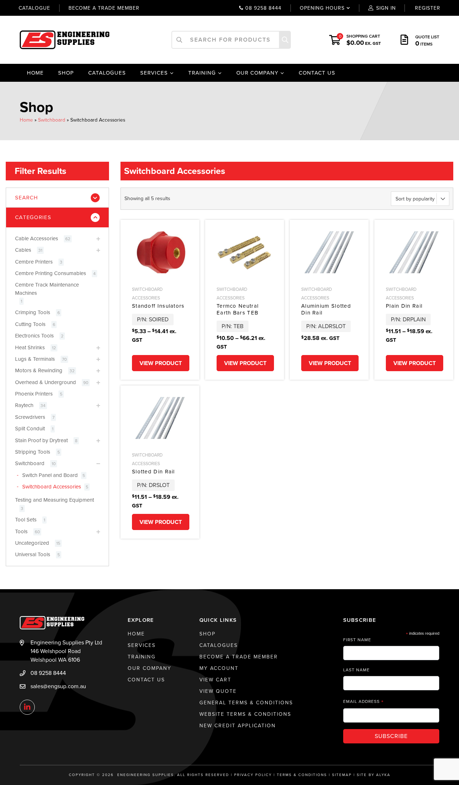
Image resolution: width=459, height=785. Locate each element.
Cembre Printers (34, 262)
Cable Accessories (36, 238)
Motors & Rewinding (38, 370)
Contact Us (317, 73)
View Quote (218, 691)
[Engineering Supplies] (64, 39)
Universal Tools (32, 554)
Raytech (24, 405)
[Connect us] (27, 707)
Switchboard (51, 120)
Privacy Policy (253, 775)
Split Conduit (30, 428)
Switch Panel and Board (50, 475)
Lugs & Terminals (35, 359)
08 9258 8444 (262, 8)
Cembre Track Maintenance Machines (47, 289)
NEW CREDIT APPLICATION (237, 726)
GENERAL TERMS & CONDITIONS (246, 703)
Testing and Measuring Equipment (54, 500)
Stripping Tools (32, 452)
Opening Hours (317, 8)
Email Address (363, 702)
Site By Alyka (374, 775)
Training (202, 73)
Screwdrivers (30, 417)
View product (160, 363)
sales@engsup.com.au (58, 686)
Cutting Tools (30, 324)
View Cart (215, 680)
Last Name (356, 669)
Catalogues (107, 73)
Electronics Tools (34, 335)
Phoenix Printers (34, 394)
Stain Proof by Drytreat (41, 440)
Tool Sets (26, 519)
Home (35, 73)
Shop (66, 73)
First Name (357, 639)
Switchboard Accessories (51, 486)
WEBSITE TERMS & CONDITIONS (245, 714)
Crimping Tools (32, 312)
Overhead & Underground (45, 382)
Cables (23, 250)
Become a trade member (103, 8)
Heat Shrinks (30, 347)
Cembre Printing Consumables (50, 273)
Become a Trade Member (238, 657)
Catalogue (34, 8)
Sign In (386, 8)
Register (427, 8)
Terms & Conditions (302, 775)
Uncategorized (32, 543)
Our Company (257, 73)
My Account (218, 668)
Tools (21, 531)
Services (154, 73)
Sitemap (342, 775)
